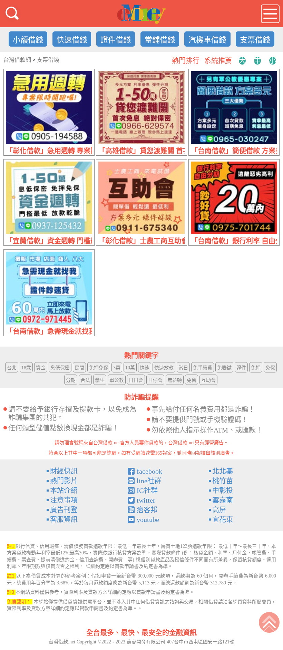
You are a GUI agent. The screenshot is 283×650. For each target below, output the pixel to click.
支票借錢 (255, 40)
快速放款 (164, 367)
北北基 (222, 471)
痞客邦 (147, 510)
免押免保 (98, 367)
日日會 (136, 380)
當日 (183, 367)
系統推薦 (218, 61)
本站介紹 (64, 490)
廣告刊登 (64, 510)
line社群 (149, 481)
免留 (191, 380)
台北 (12, 367)
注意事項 (64, 500)
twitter (146, 500)
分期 (71, 380)
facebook (149, 471)
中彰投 (222, 490)
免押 (256, 367)
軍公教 (116, 380)
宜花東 (222, 519)
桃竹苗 (222, 481)
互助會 (208, 380)
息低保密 (60, 367)
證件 (241, 367)
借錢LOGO (141, 14)
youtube (148, 519)
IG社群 (147, 490)
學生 (100, 380)
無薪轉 (174, 380)
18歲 (26, 367)
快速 (144, 367)
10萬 (130, 367)
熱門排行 (185, 61)
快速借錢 (72, 40)
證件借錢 (115, 40)
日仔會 (155, 380)
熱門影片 (64, 481)
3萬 (116, 367)
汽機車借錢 (207, 40)
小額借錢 (28, 40)
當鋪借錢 (160, 40)
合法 (85, 380)
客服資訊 (64, 519)
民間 (79, 367)
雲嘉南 (222, 500)
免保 (270, 367)
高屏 (219, 510)
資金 (41, 367)
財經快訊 (64, 471)
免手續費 (202, 367)
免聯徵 (224, 367)
